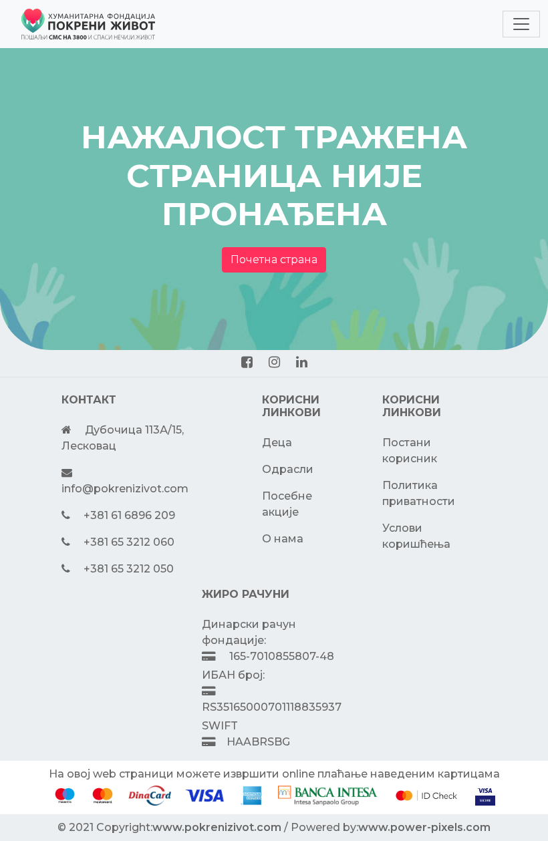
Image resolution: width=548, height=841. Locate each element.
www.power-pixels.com (424, 827)
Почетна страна (274, 259)
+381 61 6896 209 (129, 515)
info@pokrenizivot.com (124, 488)
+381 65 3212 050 (129, 568)
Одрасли (287, 469)
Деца (277, 442)
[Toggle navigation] (521, 24)
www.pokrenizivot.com (216, 827)
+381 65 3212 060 (129, 542)
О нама (282, 538)
